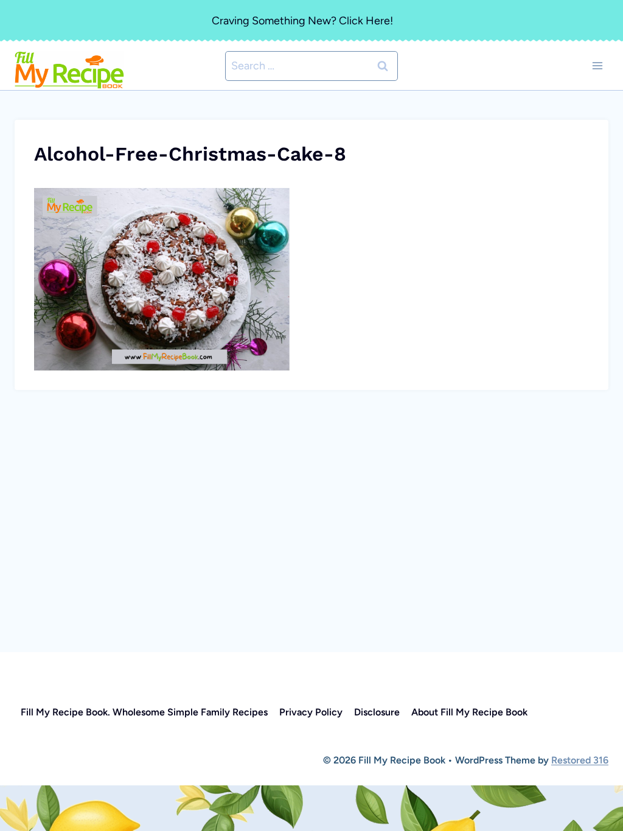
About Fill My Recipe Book (469, 712)
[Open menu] (597, 66)
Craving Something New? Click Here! (302, 20)
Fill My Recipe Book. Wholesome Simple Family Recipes (144, 712)
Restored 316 (579, 760)
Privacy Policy (311, 712)
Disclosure (377, 712)
